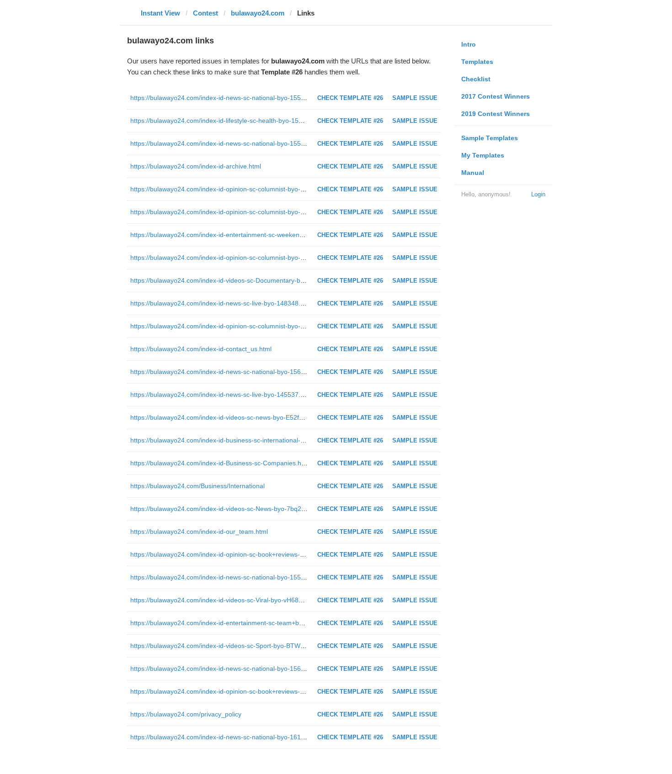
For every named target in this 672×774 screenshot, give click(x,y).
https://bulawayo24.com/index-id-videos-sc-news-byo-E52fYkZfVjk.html (232, 417)
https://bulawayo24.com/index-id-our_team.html (199, 531)
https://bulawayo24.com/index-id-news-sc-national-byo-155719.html (228, 143)
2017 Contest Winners (495, 96)
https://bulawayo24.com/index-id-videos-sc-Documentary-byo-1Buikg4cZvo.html (245, 280)
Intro (468, 44)
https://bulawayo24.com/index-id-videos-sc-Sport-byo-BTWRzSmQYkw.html (239, 645)
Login (538, 194)
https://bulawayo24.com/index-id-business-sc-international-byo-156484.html (239, 440)
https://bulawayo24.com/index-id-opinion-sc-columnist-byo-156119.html (233, 212)
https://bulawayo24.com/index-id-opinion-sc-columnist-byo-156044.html (233, 189)
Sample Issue (414, 98)
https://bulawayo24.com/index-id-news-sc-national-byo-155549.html (228, 97)
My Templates (482, 155)
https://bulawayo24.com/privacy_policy (185, 714)
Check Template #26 (350, 98)
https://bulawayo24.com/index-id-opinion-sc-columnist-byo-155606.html (233, 257)
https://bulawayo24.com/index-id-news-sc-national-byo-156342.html (228, 371)
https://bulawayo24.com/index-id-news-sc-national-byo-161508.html (228, 737)
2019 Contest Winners (495, 113)
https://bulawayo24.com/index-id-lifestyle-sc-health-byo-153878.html (228, 120)
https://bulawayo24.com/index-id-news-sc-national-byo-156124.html (228, 668)
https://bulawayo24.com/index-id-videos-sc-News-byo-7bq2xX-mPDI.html (235, 508)
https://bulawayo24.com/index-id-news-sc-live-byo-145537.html (221, 394)
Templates (477, 61)
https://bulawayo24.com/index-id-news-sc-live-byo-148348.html (221, 303)
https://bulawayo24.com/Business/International (197, 486)
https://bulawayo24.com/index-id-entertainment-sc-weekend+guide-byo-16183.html (250, 234)
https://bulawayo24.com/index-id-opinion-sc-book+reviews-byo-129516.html (239, 554)
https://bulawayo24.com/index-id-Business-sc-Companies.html (220, 463)
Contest (205, 13)
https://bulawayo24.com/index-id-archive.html (195, 166)
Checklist (476, 79)
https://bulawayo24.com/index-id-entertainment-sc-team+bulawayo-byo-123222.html (252, 623)
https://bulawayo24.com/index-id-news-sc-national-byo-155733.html (228, 577)
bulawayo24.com (257, 13)
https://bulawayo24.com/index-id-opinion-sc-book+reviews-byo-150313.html (239, 691)
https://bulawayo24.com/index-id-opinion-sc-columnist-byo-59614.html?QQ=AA (244, 326)
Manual (472, 172)
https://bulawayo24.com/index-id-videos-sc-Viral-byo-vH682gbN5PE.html (235, 600)
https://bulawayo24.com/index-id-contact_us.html (201, 349)
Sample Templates (489, 138)
